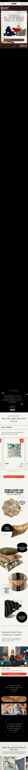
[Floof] (14, 4)
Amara (7, 463)
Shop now (7, 39)
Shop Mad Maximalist (14, 673)
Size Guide (23, 3)
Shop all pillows (9, 476)
